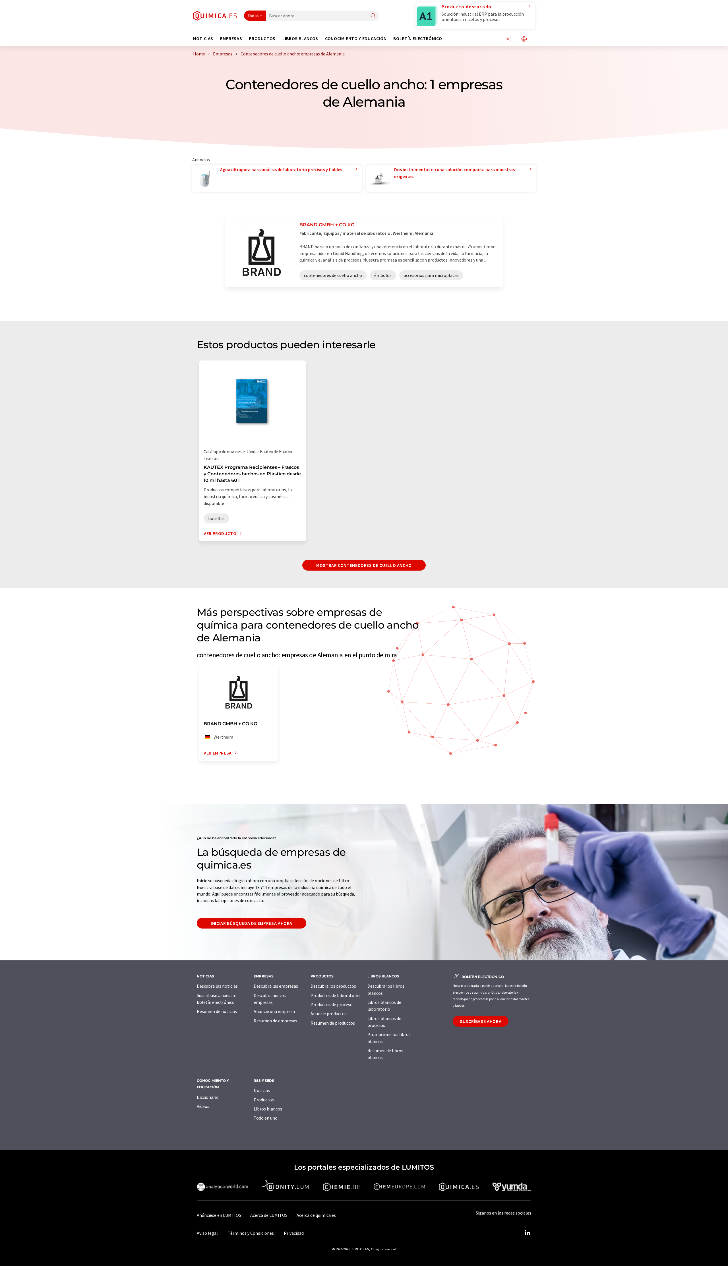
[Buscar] (373, 16)
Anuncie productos (329, 1013)
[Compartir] (508, 39)
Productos (264, 1100)
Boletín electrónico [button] (417, 38)
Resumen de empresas (275, 1020)
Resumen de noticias (217, 1011)
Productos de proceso (332, 1004)
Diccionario (208, 1097)
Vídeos (203, 1106)
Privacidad (294, 1233)
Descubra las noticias (217, 986)
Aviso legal (207, 1233)
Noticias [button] (203, 38)
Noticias (262, 1090)
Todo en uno (266, 1118)
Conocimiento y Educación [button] (355, 38)
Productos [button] (262, 38)
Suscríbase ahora (480, 1021)
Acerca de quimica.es (316, 1215)
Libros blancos (268, 1109)
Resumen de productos (333, 1023)
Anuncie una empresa (274, 1011)
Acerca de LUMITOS (269, 1215)
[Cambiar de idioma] (524, 39)
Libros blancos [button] (300, 38)
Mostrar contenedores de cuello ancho (364, 565)
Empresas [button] (231, 38)
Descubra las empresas (276, 986)
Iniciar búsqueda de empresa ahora (251, 923)
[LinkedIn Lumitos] (527, 1233)
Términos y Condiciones (251, 1233)
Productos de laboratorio (335, 995)
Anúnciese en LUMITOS (219, 1215)
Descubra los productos (333, 986)
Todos (253, 15)
